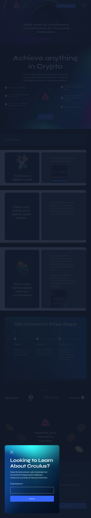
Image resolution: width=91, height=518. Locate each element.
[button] (11, 452)
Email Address (16, 484)
